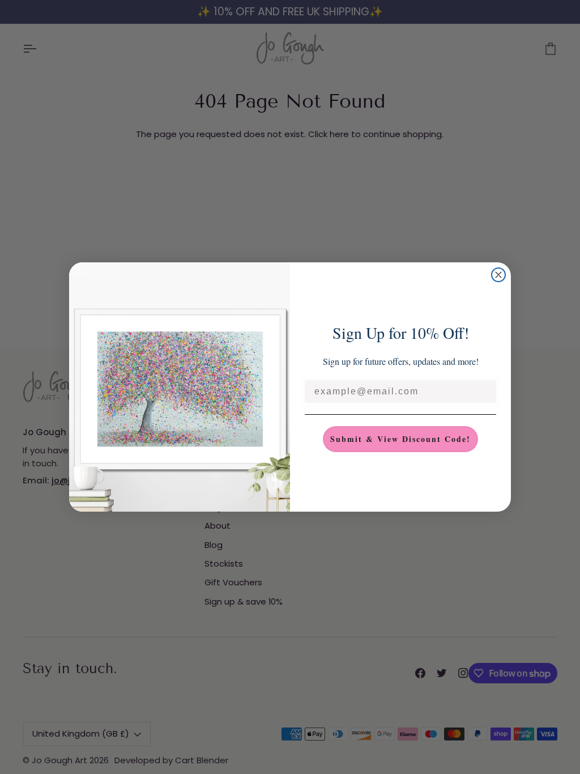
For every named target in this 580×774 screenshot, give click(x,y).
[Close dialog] (498, 275)
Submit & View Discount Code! (400, 439)
